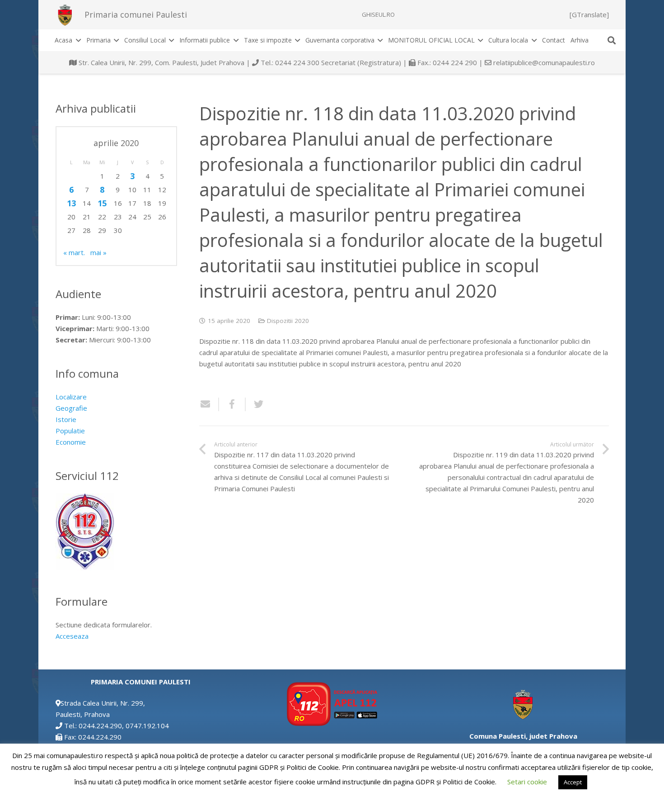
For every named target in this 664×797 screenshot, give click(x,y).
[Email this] (209, 404)
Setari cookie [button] (527, 781)
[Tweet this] (255, 404)
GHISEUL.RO (378, 14)
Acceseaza (72, 635)
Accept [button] (573, 782)
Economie (71, 441)
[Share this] (232, 404)
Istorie (66, 419)
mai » (98, 252)
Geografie (71, 408)
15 (102, 203)
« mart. (74, 252)
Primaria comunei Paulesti (135, 14)
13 (71, 203)
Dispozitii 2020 (288, 321)
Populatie (70, 430)
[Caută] (611, 40)
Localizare (71, 396)
